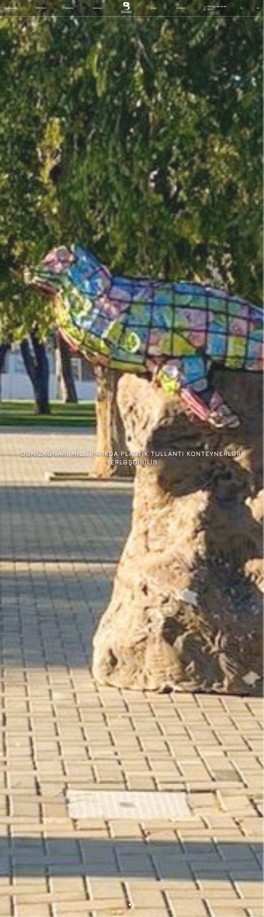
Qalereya (97, 8)
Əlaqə (154, 8)
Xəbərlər (69, 8)
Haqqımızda (11, 8)
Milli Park (41, 8)
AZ (258, 8)
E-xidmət (180, 8)
